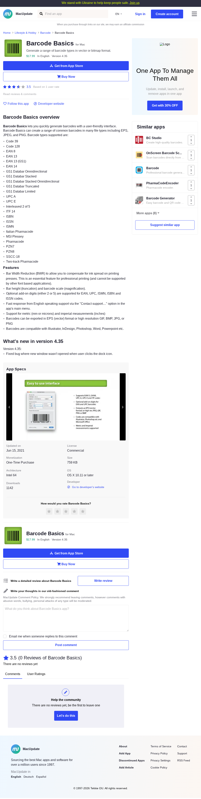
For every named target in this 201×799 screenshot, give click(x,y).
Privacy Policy (159, 753)
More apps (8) (146, 213)
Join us (135, 3)
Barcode (45, 32)
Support (182, 753)
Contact (182, 746)
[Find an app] (41, 13)
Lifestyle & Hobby (25, 32)
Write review (103, 581)
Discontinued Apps (132, 760)
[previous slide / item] (9, 406)
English (16, 776)
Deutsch (29, 776)
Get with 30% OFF (165, 105)
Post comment (66, 645)
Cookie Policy (159, 767)
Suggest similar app (165, 225)
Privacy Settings (160, 760)
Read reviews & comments (19, 94)
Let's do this (66, 716)
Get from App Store (69, 66)
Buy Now (68, 77)
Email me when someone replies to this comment (43, 636)
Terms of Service (161, 746)
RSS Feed (183, 760)
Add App (125, 753)
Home (7, 32)
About (123, 746)
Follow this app (18, 103)
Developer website (51, 103)
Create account (167, 14)
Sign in (140, 14)
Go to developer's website (88, 487)
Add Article (126, 767)
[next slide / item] (123, 406)
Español (41, 776)
